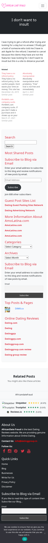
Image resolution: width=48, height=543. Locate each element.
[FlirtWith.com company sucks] (12, 110)
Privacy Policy (8, 482)
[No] (44, 533)
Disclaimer (7, 486)
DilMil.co (19, 308)
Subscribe (13, 187)
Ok (24, 539)
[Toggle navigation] (42, 5)
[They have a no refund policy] (12, 84)
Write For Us (8, 477)
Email (7, 284)
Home (5, 464)
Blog (4, 468)
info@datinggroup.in (26, 441)
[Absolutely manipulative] (33, 84)
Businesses (7, 473)
